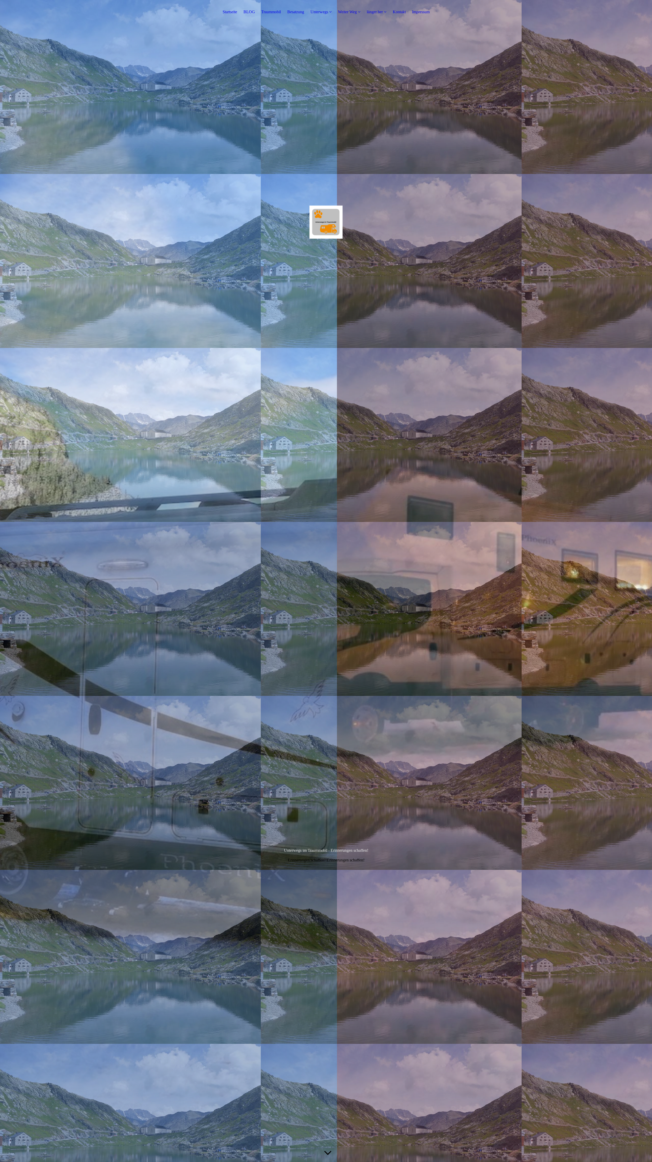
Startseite (230, 12)
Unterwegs (319, 12)
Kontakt (399, 12)
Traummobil (271, 12)
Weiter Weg (347, 12)
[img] (326, 581)
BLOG (249, 12)
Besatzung (295, 12)
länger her (375, 12)
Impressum (421, 12)
